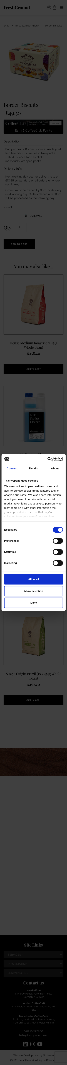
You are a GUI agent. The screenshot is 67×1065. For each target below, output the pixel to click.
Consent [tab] (12, 468)
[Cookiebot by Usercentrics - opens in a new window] (48, 459)
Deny (33, 602)
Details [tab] (33, 468)
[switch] (58, 541)
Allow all (33, 579)
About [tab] (55, 468)
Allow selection (33, 591)
